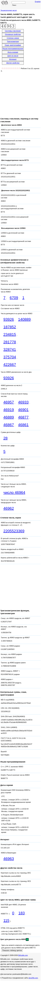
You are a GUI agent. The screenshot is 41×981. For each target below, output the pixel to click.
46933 (23, 402)
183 (21, 913)
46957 (8, 402)
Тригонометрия (13, 41)
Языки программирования (13, 49)
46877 (23, 417)
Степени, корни (13, 38)
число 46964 (14, 492)
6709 (14, 298)
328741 (9, 349)
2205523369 (13, 531)
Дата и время (13, 52)
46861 (23, 425)
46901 (23, 410)
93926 (8, 319)
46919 (8, 410)
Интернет (13, 59)
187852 (9, 327)
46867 (8, 425)
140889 (24, 319)
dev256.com (33, 978)
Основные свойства (13, 34)
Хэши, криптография (13, 45)
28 (5, 438)
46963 (8, 859)
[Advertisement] (20, 93)
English (38, 2)
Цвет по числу (12, 56)
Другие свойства (12, 63)
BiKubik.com (23, 955)
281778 (9, 342)
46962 (8, 508)
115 (6, 920)
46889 (8, 417)
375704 (9, 357)
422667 (9, 364)
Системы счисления (13, 31)
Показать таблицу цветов (12, 950)
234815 (9, 334)
